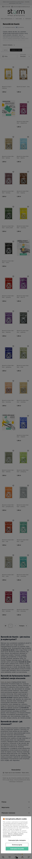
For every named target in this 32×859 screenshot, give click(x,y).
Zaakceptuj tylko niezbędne (17, 840)
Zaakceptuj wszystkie (17, 848)
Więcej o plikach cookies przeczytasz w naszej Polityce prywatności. (13, 835)
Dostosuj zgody (17, 845)
